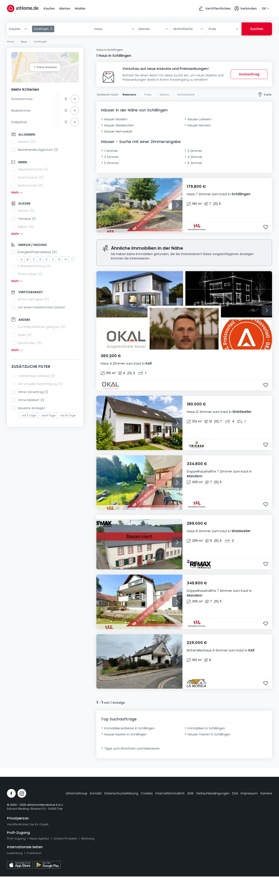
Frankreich (34, 853)
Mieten (64, 8)
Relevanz (129, 95)
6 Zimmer (194, 163)
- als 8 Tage (47, 415)
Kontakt (96, 793)
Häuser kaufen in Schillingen (125, 734)
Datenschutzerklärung (121, 793)
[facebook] (11, 793)
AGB (190, 793)
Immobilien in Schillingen (206, 728)
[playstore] (48, 865)
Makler (80, 8)
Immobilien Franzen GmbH (200, 227)
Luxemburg (15, 853)
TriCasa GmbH (200, 444)
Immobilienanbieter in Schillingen (129, 728)
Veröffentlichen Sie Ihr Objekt (27, 824)
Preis (148, 95)
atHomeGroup (76, 793)
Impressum (249, 793)
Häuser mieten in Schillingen (208, 734)
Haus (98, 29)
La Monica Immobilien (200, 683)
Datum (164, 95)
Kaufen (49, 8)
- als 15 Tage (66, 415)
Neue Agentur (39, 838)
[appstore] (20, 865)
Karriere (266, 793)
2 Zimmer (194, 151)
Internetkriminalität (170, 793)
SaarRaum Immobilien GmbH (200, 564)
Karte (268, 95)
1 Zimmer (111, 151)
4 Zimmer (194, 157)
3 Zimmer (111, 157)
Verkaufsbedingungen (213, 793)
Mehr (15, 192)
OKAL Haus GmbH (131, 385)
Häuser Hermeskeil (118, 131)
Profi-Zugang (16, 838)
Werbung (87, 838)
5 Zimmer (111, 163)
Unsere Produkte (65, 838)
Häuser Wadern (116, 119)
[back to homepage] (22, 8)
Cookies (147, 793)
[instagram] (21, 793)
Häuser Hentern (199, 125)
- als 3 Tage (28, 415)
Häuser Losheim (199, 119)
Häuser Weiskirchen (119, 125)
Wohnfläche (186, 95)
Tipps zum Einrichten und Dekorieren (132, 748)
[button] (227, 195)
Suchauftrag (249, 74)
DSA (235, 793)
